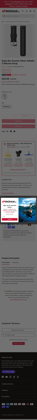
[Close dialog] (35, 199)
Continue (10, 219)
